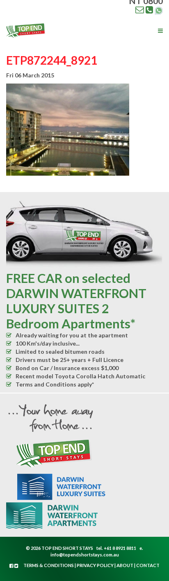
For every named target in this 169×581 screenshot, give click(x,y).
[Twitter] (16, 565)
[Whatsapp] (159, 10)
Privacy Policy (95, 565)
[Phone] (149, 9)
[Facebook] (11, 565)
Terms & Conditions (48, 565)
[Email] (139, 9)
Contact (148, 565)
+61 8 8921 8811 (120, 548)
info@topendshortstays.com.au (84, 554)
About (124, 565)
